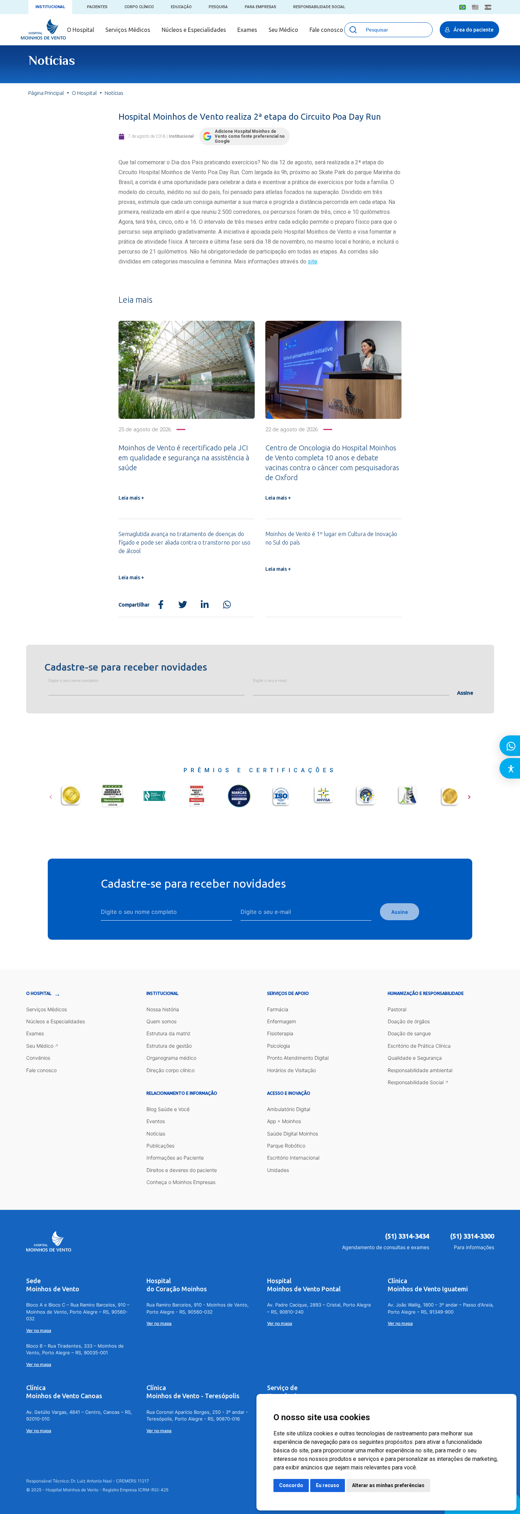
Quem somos (161, 1021)
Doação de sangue (409, 1033)
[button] (51, 794)
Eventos (155, 1121)
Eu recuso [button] (327, 1485)
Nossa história (162, 1009)
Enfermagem (281, 1021)
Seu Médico (283, 30)
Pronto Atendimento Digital (298, 1058)
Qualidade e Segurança (415, 1058)
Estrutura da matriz (168, 1033)
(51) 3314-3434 (407, 1236)
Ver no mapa (38, 1330)
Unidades (278, 1170)
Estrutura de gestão (169, 1046)
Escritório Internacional (293, 1158)
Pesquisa (218, 7)
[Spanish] (488, 7)
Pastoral (397, 1009)
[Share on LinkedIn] (204, 605)
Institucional (50, 7)
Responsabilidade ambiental (420, 1070)
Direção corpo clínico (170, 1070)
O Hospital (80, 30)
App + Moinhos (284, 1121)
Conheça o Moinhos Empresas (180, 1182)
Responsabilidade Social (319, 7)
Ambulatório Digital (288, 1109)
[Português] (462, 7)
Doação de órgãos (409, 1021)
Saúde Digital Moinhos (292, 1134)
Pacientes (97, 7)
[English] (475, 7)
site (312, 261)
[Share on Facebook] (160, 605)
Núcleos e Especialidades (194, 30)
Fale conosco (326, 30)
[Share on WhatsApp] (227, 605)
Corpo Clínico (139, 7)
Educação (181, 7)
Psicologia (278, 1046)
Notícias (155, 1134)
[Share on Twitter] (182, 605)
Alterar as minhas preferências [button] (388, 1485)
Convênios (38, 1058)
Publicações (160, 1146)
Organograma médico (171, 1058)
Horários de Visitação (291, 1070)
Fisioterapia (280, 1033)
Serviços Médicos (127, 30)
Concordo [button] (291, 1485)
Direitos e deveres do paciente (181, 1170)
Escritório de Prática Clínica (419, 1046)
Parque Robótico (286, 1146)
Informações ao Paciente (175, 1158)
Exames (247, 30)
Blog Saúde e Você (168, 1109)
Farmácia (277, 1009)
